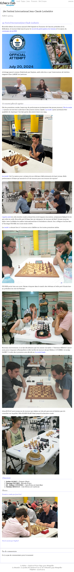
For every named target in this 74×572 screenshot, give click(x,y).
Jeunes (28, 1)
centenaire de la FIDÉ (9, 31)
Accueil (18, 1)
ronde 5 (6, 227)
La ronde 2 (48, 110)
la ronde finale (40, 352)
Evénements (34, 1)
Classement (6, 478)
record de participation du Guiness (43, 29)
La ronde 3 (5, 176)
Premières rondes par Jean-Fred (11, 494)
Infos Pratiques (43, 1)
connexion (70, 1)
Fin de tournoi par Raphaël (10, 541)
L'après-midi (6, 217)
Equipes (23, 1)
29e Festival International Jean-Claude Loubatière (20, 23)
